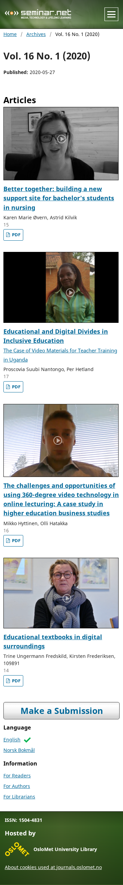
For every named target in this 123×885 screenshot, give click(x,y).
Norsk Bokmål (19, 750)
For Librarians (19, 796)
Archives (36, 34)
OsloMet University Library (65, 849)
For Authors (16, 786)
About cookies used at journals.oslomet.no (53, 867)
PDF (15, 235)
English (11, 739)
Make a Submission (61, 710)
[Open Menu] (111, 14)
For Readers (17, 775)
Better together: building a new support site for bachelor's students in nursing (58, 198)
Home (10, 34)
